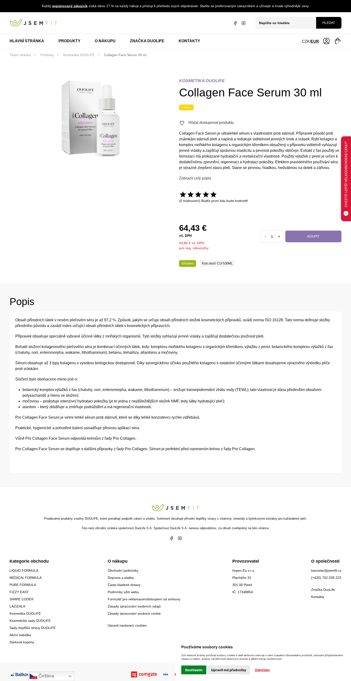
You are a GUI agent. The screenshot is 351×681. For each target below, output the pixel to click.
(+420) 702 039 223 (326, 578)
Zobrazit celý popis (195, 178)
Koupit (313, 236)
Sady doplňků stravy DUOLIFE (33, 628)
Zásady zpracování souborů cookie (134, 613)
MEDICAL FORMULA (26, 578)
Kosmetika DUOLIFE (25, 613)
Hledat (328, 23)
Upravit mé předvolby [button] (228, 670)
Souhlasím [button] (193, 670)
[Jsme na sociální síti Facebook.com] (235, 23)
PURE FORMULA (23, 585)
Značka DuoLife (147, 41)
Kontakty (189, 41)
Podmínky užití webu (123, 592)
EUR (315, 41)
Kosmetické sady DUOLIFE (30, 621)
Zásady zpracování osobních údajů (134, 606)
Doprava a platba (121, 578)
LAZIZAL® (17, 606)
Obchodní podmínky (123, 570)
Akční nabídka (20, 635)
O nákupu (105, 41)
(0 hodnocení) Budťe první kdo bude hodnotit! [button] (213, 201)
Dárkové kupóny (22, 642)
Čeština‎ (45, 675)
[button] (326, 41)
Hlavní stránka (27, 41)
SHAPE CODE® (21, 599)
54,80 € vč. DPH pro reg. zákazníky (194, 245)
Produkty (69, 41)
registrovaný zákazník (70, 6)
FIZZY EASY (19, 592)
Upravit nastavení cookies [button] (127, 625)
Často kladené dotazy (124, 585)
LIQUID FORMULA (24, 570)
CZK (306, 41)
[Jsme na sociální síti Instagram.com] (243, 23)
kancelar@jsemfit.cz (326, 570)
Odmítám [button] (262, 670)
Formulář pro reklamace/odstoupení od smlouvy (144, 599)
